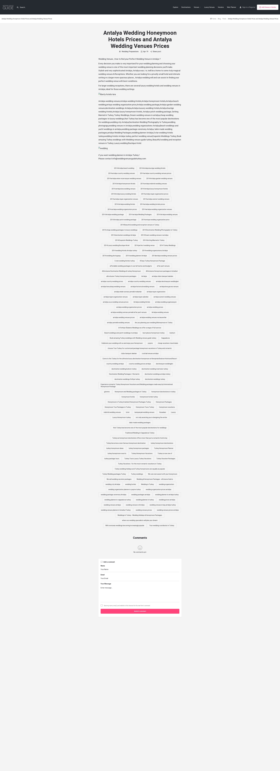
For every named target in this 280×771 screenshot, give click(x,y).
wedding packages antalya (140, 494)
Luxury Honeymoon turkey (122, 417)
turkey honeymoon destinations (162, 443)
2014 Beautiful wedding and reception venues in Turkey (139, 225)
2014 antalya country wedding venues (121, 173)
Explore (175, 7)
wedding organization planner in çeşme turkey (124, 489)
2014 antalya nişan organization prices (154, 194)
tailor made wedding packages (139, 422)
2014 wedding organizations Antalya (155, 250)
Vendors (221, 7)
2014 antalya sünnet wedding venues (156, 199)
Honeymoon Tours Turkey (145, 407)
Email (103, 575)
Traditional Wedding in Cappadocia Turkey (139, 433)
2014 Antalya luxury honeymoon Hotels (154, 189)
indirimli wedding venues (112, 412)
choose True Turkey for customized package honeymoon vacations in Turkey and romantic (140, 348)
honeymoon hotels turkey (149, 397)
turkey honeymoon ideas (114, 448)
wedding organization (166, 484)
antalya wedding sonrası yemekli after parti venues (129, 312)
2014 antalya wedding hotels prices (152, 204)
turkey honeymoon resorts (117, 453)
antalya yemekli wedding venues (118, 322)
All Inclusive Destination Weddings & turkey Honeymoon (121, 271)
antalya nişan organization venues (116, 297)
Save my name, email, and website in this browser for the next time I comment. (127, 605)
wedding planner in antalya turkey (167, 494)
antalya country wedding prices (112, 281)
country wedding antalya (115, 364)
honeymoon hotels (128, 397)
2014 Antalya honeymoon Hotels (124, 184)
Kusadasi (162, 412)
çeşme (150, 343)
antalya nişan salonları (140, 297)
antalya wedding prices (155, 307)
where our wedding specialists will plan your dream (140, 520)
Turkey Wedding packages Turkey (114, 474)
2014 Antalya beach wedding (124, 168)
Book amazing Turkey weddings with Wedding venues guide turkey (133, 338)
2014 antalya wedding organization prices (122, 209)
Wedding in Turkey (147, 484)
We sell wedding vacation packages (119, 479)
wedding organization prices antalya (158, 489)
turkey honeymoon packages (139, 448)
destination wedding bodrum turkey (124, 369)
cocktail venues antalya (150, 353)
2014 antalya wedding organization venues (157, 209)
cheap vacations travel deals (168, 343)
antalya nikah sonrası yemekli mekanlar (128, 292)
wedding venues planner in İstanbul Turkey (116, 510)
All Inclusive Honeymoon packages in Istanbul (162, 271)
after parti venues (163, 266)
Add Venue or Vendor (269, 7)
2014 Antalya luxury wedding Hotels (123, 194)
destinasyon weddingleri (164, 364)
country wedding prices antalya (140, 364)
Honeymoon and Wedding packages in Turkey (130, 392)
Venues (196, 7)
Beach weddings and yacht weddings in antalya (121, 333)
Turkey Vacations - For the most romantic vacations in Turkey (139, 464)
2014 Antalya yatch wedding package (123, 220)
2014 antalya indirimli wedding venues (153, 184)
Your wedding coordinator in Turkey (161, 525)
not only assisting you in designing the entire (151, 417)
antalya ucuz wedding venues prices (115, 302)
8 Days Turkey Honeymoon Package (152, 261)
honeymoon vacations (167, 407)
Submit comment (140, 611)
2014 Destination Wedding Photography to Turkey (160, 230)
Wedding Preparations (130, 51)
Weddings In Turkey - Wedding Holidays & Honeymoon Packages (140, 515)
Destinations (186, 7)
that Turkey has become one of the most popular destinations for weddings (139, 428)
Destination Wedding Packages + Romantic (124, 374)
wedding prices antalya (167, 500)
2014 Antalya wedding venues (167, 214)
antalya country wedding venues (139, 281)
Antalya (144, 276)
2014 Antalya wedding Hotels (125, 204)
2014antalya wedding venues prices (164, 256)
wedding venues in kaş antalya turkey (163, 505)
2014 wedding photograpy (111, 256)
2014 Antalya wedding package (113, 214)
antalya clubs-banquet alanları (162, 276)
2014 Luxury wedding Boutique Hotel (116, 245)
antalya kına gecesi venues (169, 286)
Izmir (128, 412)
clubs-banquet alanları (129, 353)
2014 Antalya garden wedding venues (159, 178)
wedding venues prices (144, 510)
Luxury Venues (209, 7)
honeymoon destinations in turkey (163, 392)
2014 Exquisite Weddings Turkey (126, 240)
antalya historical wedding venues (142, 286)
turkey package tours (111, 458)
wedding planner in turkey (145, 500)
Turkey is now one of (165, 453)
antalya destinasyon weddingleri (167, 281)
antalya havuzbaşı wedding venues (113, 286)
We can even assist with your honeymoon (162, 474)
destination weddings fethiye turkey (127, 379)
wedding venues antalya (112, 505)
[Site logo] (8, 7)
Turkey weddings (137, 474)
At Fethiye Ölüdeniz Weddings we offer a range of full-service (139, 328)
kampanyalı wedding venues (144, 412)
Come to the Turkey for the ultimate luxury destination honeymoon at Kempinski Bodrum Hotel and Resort (140, 358)
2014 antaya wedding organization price (155, 220)
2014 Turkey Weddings (168, 245)
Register (252, 7)
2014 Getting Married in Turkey (153, 240)
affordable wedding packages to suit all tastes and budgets (131, 266)
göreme (107, 392)
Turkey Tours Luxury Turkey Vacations (137, 458)
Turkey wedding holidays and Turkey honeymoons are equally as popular (140, 469)
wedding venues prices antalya (168, 510)
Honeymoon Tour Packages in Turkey (118, 407)
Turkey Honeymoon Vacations (141, 453)
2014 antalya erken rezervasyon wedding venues (124, 178)
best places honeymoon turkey (153, 333)
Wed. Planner (231, 7)
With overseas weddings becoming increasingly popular (124, 525)
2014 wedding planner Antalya (136, 256)
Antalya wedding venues (160, 312)
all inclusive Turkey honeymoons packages (121, 276)
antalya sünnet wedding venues (165, 297)
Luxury (173, 412)
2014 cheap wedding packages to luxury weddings (119, 230)
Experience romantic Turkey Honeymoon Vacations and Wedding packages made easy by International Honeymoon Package (137, 385)
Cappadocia (165, 338)
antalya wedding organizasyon (166, 302)
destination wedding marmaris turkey (155, 369)
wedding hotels (130, 484)
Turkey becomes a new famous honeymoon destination (126, 443)
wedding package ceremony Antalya (113, 494)
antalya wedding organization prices (129, 307)
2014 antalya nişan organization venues (124, 199)
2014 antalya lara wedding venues (123, 189)
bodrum (172, 333)
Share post (157, 51)
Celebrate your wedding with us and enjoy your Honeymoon (122, 343)
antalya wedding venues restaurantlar (153, 317)
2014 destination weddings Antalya (123, 235)
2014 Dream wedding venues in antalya (154, 235)
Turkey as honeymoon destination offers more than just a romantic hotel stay (139, 438)
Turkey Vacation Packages (165, 458)
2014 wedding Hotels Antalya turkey (124, 250)
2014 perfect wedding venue (145, 245)
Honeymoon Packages (164, 402)
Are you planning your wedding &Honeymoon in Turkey (153, 322)
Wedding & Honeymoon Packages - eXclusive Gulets (155, 479)
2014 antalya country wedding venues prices (155, 173)
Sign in (244, 7)
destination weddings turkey (155, 379)
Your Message (106, 584)
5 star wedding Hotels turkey (125, 261)
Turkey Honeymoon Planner (163, 448)
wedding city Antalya (113, 484)
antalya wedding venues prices (124, 317)
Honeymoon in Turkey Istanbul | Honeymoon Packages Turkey (129, 402)
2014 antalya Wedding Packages (140, 214)
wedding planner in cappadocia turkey (117, 500)
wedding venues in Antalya (135, 505)
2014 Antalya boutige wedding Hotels (152, 168)
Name (103, 566)
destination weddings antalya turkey (157, 374)
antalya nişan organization (156, 292)
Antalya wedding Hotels (142, 302)
